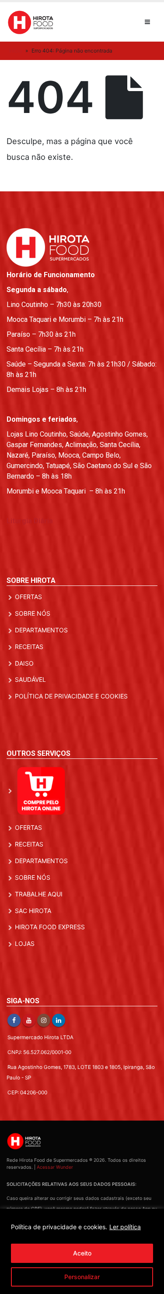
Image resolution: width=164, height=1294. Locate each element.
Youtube (28, 1020)
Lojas (25, 943)
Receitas (29, 646)
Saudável (30, 679)
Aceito (82, 1253)
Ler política (125, 1227)
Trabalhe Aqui (39, 894)
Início (15, 50)
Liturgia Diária (30, 521)
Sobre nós (32, 613)
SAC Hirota (33, 910)
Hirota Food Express (50, 927)
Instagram (43, 1020)
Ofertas (28, 596)
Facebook (14, 1020)
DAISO (24, 663)
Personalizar (82, 1276)
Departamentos (41, 630)
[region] (82, 1251)
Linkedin (58, 1020)
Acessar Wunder (55, 1167)
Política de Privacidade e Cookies (71, 696)
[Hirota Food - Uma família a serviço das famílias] (31, 22)
